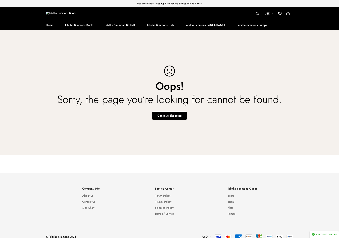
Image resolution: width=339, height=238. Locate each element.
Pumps (231, 214)
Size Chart (88, 208)
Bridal (231, 202)
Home (49, 25)
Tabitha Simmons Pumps (252, 25)
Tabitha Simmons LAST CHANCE (205, 25)
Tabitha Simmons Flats (160, 25)
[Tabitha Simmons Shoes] (68, 13)
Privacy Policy (163, 202)
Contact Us (88, 202)
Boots (231, 196)
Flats (230, 208)
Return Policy (162, 196)
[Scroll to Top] (332, 219)
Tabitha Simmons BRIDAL (120, 25)
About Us (87, 196)
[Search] (257, 13)
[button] (288, 14)
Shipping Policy (164, 208)
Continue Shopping (169, 116)
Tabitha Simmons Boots (79, 25)
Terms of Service (164, 214)
